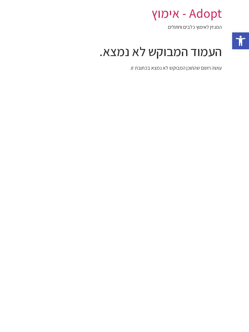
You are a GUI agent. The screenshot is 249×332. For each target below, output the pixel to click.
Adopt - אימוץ (186, 13)
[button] (240, 40)
